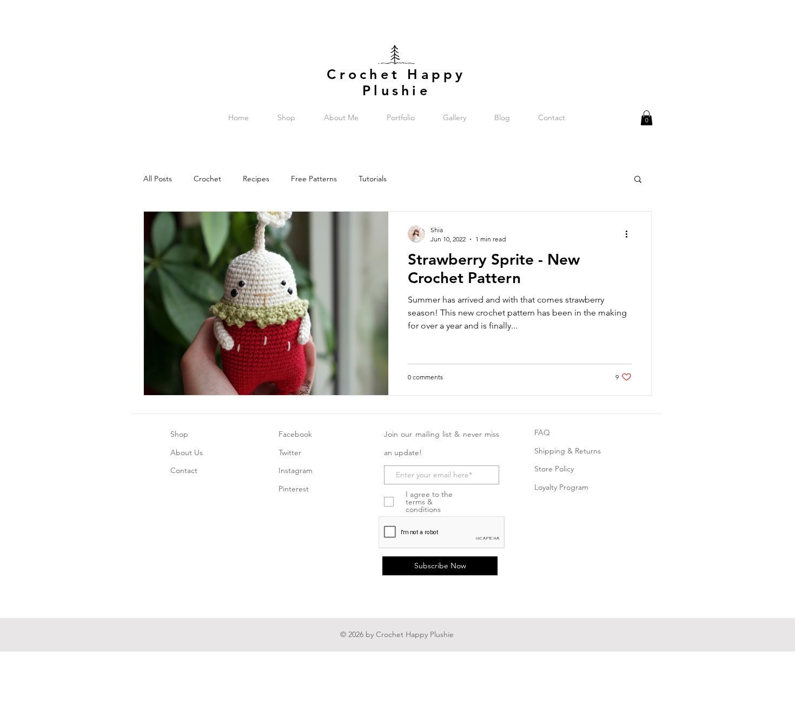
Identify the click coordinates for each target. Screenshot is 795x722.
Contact (183, 470)
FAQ (542, 432)
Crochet (207, 178)
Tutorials (373, 178)
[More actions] (630, 233)
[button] (646, 117)
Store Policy (554, 469)
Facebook (295, 434)
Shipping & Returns (567, 451)
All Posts (157, 178)
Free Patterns (314, 178)
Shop (179, 434)
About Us (186, 452)
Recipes (256, 178)
